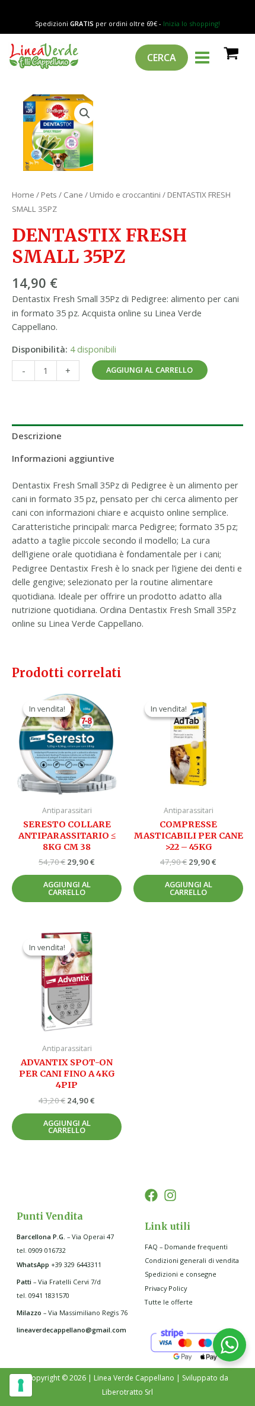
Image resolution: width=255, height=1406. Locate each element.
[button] (84, 113)
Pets (49, 194)
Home (23, 194)
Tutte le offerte (169, 1301)
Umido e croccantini (125, 194)
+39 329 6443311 (59, 1264)
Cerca (161, 57)
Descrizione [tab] (37, 436)
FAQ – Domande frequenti (186, 1246)
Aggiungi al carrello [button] (67, 888)
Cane (73, 194)
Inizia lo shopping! (191, 23)
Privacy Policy (166, 1288)
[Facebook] (151, 1195)
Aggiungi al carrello (149, 369)
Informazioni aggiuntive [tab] (63, 458)
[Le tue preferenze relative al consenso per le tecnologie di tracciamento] (20, 1385)
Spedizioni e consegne (180, 1273)
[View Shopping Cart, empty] (230, 53)
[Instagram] (170, 1195)
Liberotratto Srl (127, 1392)
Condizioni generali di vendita (192, 1260)
